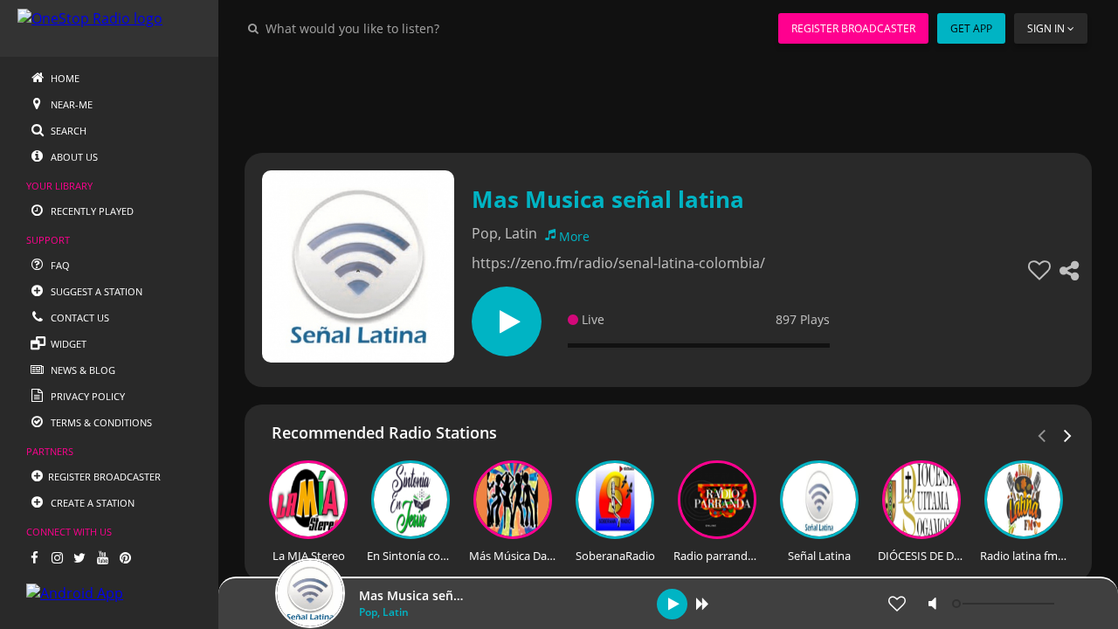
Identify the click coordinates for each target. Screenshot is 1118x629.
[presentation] (1068, 434)
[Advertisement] (668, 96)
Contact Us (78, 317)
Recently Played (91, 211)
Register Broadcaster (853, 28)
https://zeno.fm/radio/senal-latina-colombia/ (618, 263)
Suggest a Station (95, 291)
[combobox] (405, 28)
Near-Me (70, 104)
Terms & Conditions (100, 422)
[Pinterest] (125, 557)
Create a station (91, 502)
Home (63, 78)
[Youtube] (102, 557)
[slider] (1005, 604)
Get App (971, 28)
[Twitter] (79, 557)
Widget (67, 343)
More (574, 236)
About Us (73, 156)
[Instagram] (56, 557)
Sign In (1046, 28)
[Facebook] (34, 557)
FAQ (59, 265)
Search (67, 130)
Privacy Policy (86, 396)
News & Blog (81, 370)
